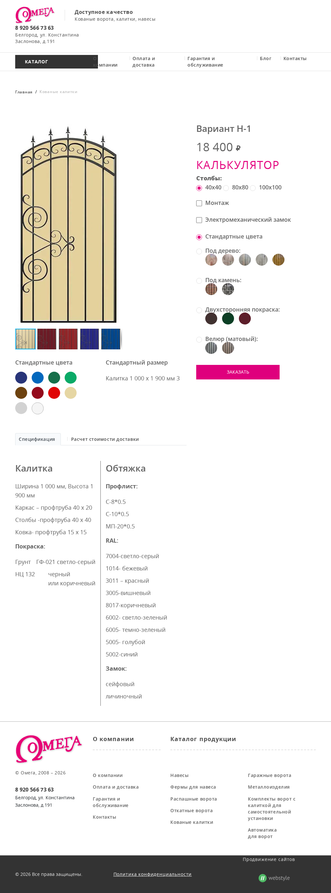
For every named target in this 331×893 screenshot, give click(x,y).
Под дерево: (222, 250)
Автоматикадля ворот (262, 833)
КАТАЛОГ (36, 61)
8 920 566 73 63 (34, 27)
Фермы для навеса (193, 787)
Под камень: (223, 280)
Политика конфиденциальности (152, 874)
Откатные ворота (191, 810)
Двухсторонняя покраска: (242, 309)
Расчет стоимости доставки (105, 439)
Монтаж (217, 203)
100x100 (270, 187)
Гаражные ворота (269, 775)
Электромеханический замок (248, 219)
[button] (116, 127)
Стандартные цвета (233, 236)
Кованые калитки (191, 822)
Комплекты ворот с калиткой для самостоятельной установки (272, 808)
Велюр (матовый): (231, 339)
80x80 (240, 187)
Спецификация (37, 439)
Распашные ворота (193, 799)
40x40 (213, 187)
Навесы (179, 775)
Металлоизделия (269, 787)
